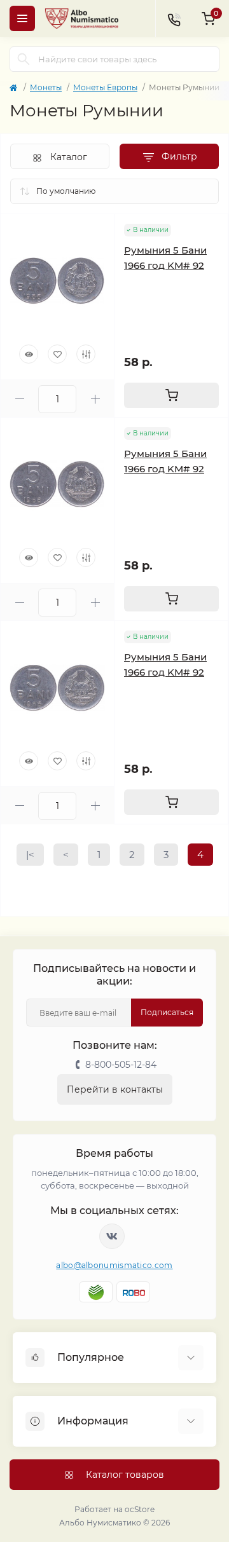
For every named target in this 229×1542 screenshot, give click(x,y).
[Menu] (22, 18)
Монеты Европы (105, 87)
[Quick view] (28, 354)
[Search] (24, 59)
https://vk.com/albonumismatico (112, 1236)
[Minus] (19, 399)
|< (30, 855)
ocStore (140, 1509)
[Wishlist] (57, 354)
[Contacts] (173, 18)
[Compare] (85, 354)
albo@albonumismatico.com (114, 1265)
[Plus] (95, 399)
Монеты (46, 87)
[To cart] (171, 395)
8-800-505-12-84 (120, 1064)
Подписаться (167, 1012)
